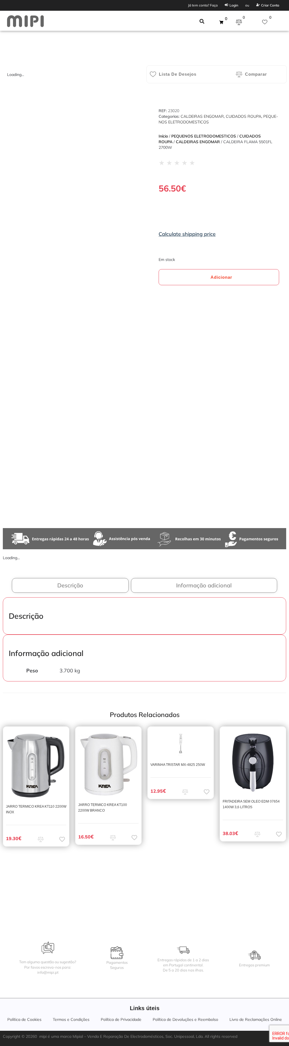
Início (163, 136)
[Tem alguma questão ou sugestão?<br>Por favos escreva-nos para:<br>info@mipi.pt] (47, 948)
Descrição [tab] (70, 585)
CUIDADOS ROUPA (243, 116)
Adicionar (221, 277)
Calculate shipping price (187, 234)
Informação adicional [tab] (204, 585)
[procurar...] (202, 22)
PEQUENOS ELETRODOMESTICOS (203, 136)
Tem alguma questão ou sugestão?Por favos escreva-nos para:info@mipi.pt (47, 967)
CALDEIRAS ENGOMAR (202, 116)
